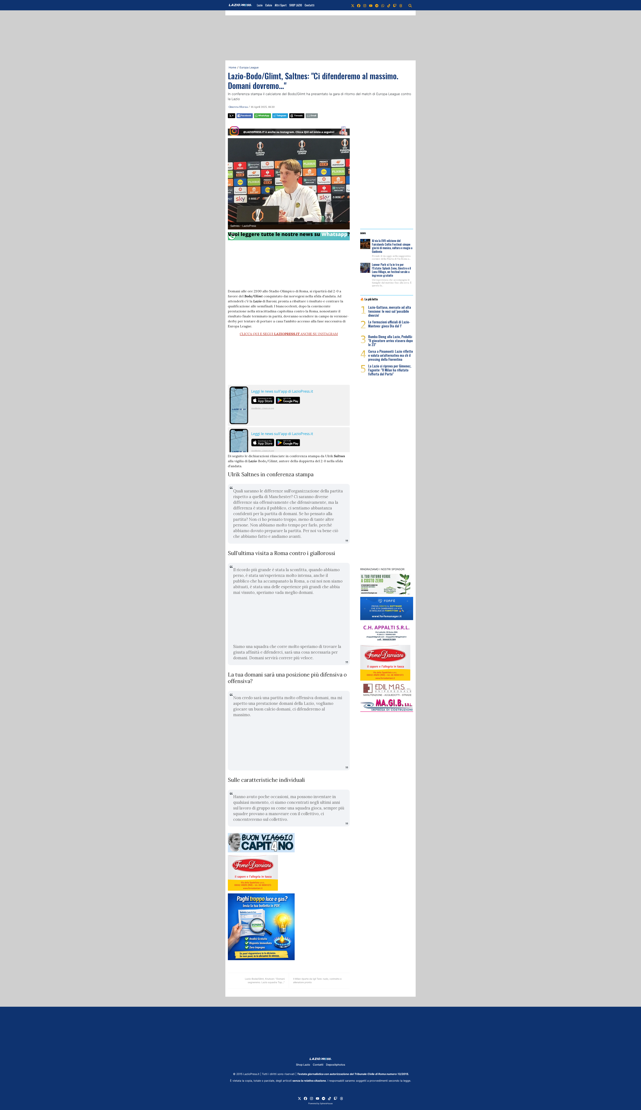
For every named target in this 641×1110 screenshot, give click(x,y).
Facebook (246, 115)
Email (313, 115)
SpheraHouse (326, 1103)
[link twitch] (395, 5)
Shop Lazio (303, 1064)
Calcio (268, 5)
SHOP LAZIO (295, 5)
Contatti (309, 5)
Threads (298, 115)
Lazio (260, 5)
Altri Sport (281, 5)
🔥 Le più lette (369, 299)
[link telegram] (377, 5)
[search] (410, 5)
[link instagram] (365, 5)
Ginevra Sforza (238, 106)
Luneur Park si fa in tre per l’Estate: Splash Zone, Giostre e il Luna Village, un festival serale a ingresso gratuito (391, 270)
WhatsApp (263, 115)
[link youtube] (371, 5)
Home (232, 67)
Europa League (249, 67)
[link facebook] (359, 5)
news (363, 233)
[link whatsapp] (383, 5)
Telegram (281, 115)
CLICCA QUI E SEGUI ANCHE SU (289, 334)
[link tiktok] (389, 5)
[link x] (353, 5)
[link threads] (401, 5)
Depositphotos (335, 1064)
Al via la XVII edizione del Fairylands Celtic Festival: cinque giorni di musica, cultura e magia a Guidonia (392, 246)
